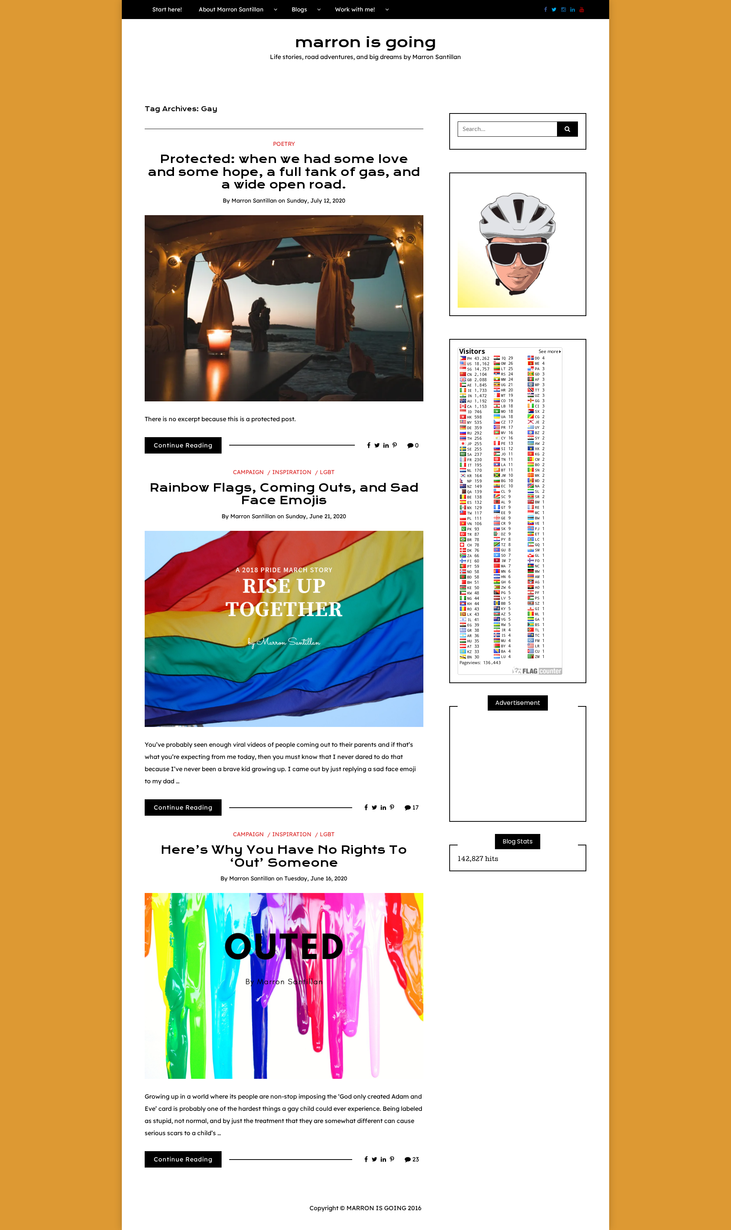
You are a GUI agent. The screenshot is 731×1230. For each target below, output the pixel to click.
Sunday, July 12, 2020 (316, 200)
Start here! (167, 9)
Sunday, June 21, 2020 (316, 516)
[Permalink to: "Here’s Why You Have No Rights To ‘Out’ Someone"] (284, 985)
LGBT (327, 472)
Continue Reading (183, 445)
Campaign (248, 472)
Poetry (284, 143)
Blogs (299, 9)
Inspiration (291, 472)
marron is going (365, 42)
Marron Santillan (254, 200)
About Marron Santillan (231, 9)
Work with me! (355, 9)
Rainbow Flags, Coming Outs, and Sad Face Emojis (284, 494)
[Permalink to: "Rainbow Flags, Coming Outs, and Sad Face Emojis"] (284, 628)
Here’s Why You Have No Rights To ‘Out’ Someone (284, 856)
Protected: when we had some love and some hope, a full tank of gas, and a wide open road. (284, 172)
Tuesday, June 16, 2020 (315, 878)
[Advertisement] (518, 765)
